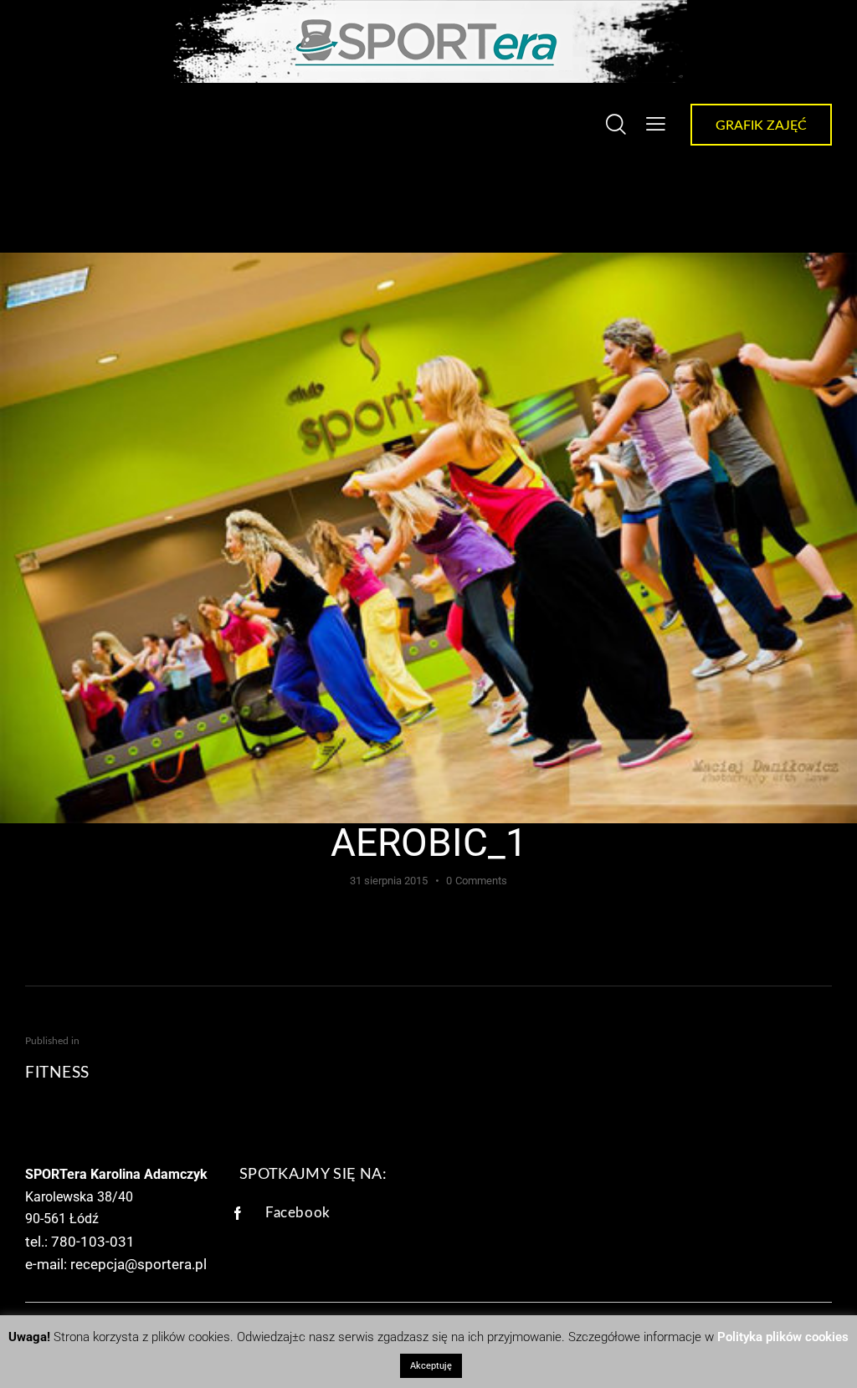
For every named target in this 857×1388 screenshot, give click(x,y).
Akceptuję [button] (431, 1365)
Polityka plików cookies (783, 1336)
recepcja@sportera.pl (138, 1264)
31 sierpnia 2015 (389, 880)
